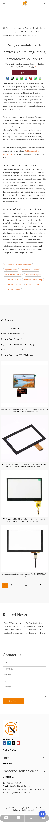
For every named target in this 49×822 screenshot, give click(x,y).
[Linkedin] (9, 743)
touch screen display (12, 289)
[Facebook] (4, 743)
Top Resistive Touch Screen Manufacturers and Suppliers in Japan (13, 633)
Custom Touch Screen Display (13, 350)
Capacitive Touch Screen (10, 334)
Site (36, 67)
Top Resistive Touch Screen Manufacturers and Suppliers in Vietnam (13, 630)
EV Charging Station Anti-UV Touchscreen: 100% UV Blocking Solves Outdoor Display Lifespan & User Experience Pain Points (35, 623)
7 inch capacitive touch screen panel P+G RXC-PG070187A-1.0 (24, 575)
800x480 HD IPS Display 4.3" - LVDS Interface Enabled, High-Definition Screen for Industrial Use (24, 410)
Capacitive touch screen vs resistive (18, 265)
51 (41, 585)
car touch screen (32, 284)
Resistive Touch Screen (10, 339)
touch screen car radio (12, 284)
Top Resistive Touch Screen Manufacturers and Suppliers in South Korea (35, 630)
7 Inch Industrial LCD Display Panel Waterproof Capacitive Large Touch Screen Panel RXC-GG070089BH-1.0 (24, 520)
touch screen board (11, 280)
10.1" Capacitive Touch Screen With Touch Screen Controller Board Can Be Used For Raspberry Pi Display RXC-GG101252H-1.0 (24, 465)
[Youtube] (18, 743)
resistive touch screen (30, 270)
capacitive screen (10, 270)
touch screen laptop (33, 275)
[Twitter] (13, 743)
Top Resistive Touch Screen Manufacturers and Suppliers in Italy (35, 633)
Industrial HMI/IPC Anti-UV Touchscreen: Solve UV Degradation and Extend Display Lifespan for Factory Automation (13, 626)
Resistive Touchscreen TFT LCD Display (17, 355)
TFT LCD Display (8, 328)
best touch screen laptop (33, 280)
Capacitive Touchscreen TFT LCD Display (17, 345)
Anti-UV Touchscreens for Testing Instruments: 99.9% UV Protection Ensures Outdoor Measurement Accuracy (13, 623)
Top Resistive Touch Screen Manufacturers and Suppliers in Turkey (35, 626)
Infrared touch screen (12, 275)
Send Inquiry (14, 701)
